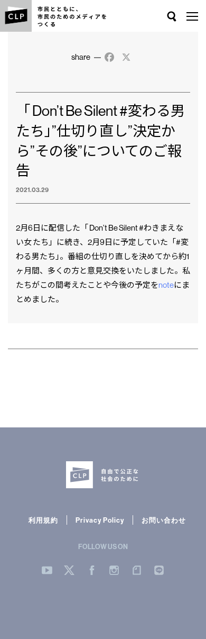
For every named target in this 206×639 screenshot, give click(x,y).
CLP (16, 16)
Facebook (92, 570)
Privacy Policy (100, 520)
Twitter (69, 570)
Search (171, 16)
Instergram (114, 570)
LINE (159, 570)
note (166, 285)
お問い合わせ (164, 520)
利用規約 (43, 520)
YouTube (47, 570)
